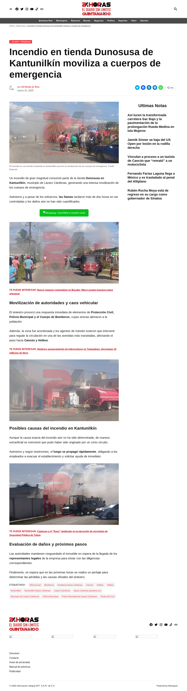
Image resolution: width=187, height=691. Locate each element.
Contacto (14, 658)
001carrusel (35, 585)
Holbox (110, 585)
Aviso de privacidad (19, 662)
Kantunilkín (16, 590)
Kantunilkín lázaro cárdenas (37, 590)
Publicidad (14, 671)
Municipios (61, 20)
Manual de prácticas (19, 667)
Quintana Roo (46, 20)
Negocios (99, 20)
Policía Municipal (50, 596)
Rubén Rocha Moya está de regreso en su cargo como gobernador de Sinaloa (148, 194)
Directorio (14, 653)
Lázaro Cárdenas (20, 42)
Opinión (144, 20)
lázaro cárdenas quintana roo (87, 590)
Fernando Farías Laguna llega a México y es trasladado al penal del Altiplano (151, 177)
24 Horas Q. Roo (30, 87)
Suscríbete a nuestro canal (71, 213)
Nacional (75, 20)
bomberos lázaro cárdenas (70, 585)
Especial (13, 169)
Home (11, 26)
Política (111, 20)
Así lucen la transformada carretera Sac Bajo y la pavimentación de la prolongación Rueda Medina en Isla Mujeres (151, 123)
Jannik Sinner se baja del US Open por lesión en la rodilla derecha (149, 143)
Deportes (122, 20)
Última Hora (21, 26)
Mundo (86, 20)
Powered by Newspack (167, 686)
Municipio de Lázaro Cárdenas (25, 596)
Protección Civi (107, 596)
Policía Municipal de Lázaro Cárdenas (79, 596)
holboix (100, 585)
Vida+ (134, 20)
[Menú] (10, 9)
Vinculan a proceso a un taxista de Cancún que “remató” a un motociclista (151, 160)
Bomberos (49, 585)
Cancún (89, 585)
